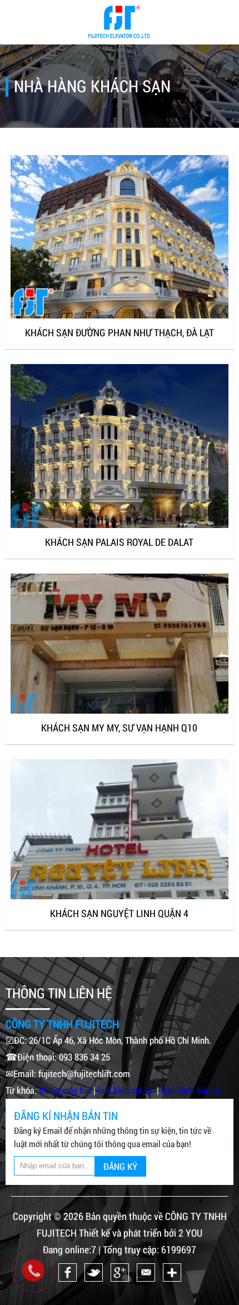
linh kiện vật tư (126, 1090)
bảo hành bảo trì (190, 1090)
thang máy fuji (65, 1090)
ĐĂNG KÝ (120, 1166)
